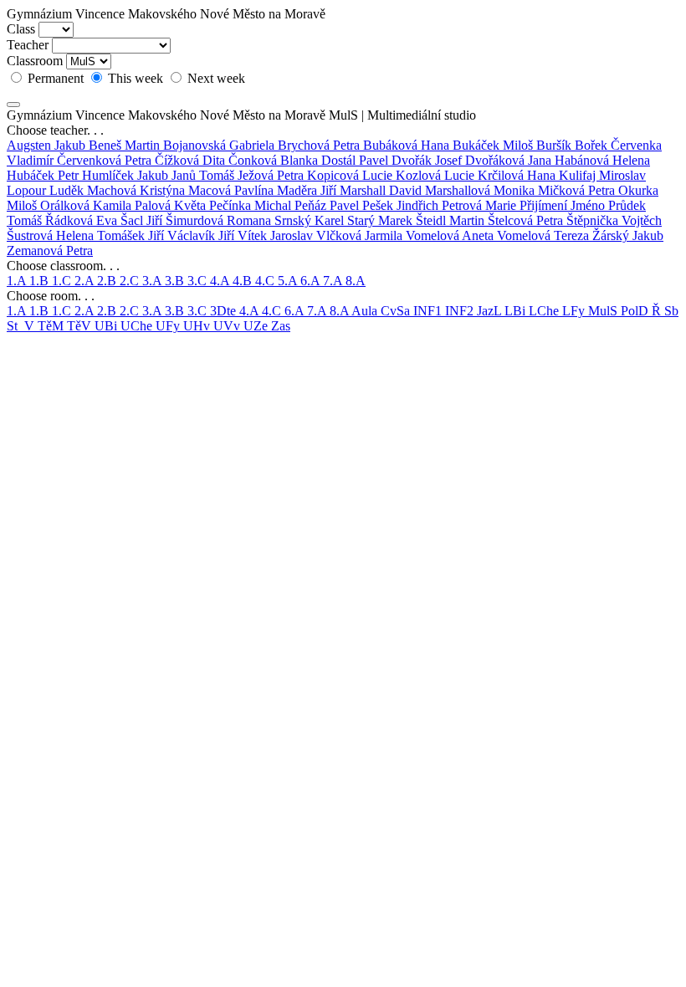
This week (135, 78)
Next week (214, 78)
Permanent (55, 78)
